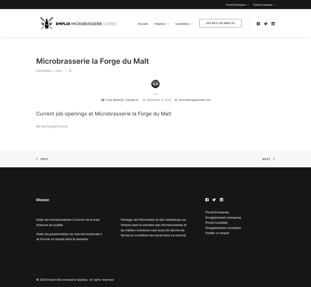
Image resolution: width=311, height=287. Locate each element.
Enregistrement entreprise (223, 217)
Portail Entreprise (236, 4)
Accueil (143, 23)
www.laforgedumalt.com (195, 100)
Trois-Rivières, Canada (120, 100)
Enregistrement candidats (223, 228)
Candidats (182, 23)
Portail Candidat (262, 4)
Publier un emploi (217, 233)
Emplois (160, 23)
